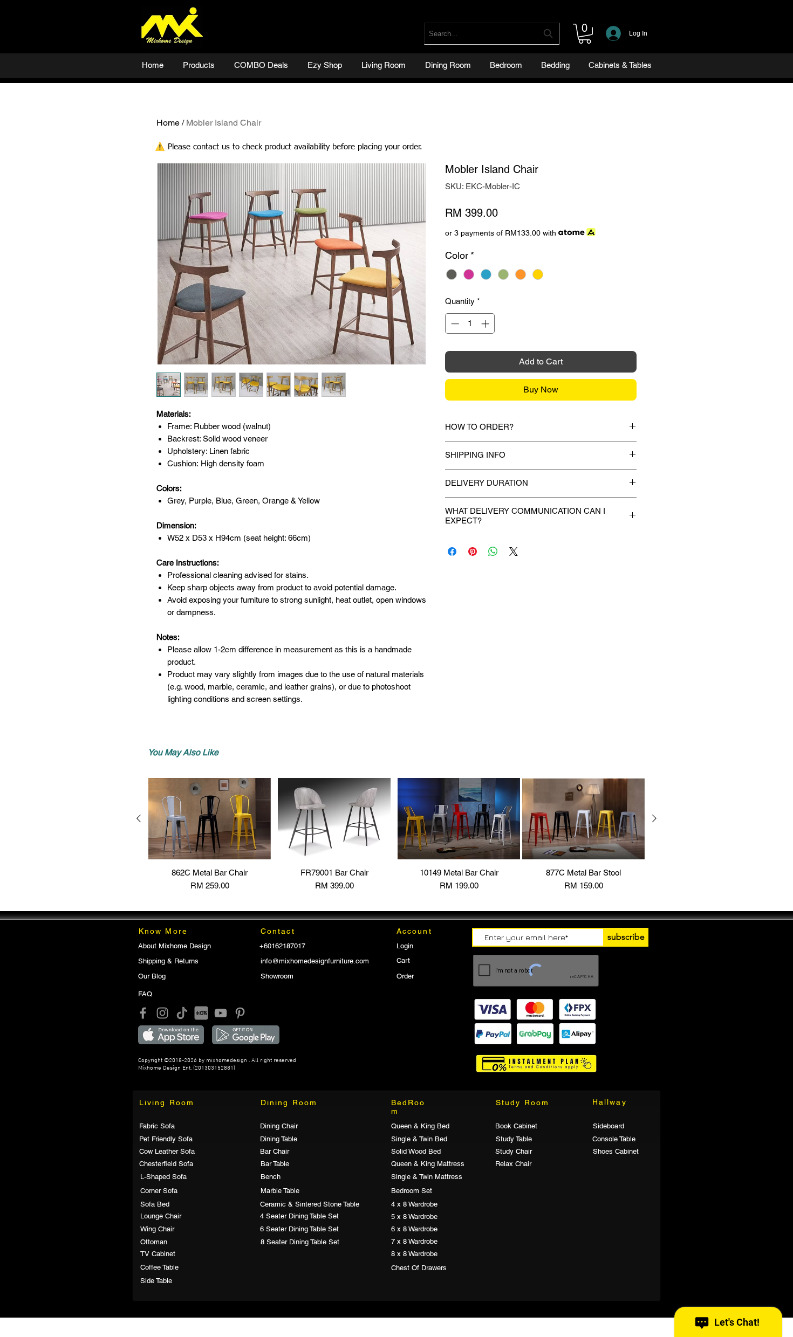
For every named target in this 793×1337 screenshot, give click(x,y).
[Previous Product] (138, 818)
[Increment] (486, 324)
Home (168, 123)
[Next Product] (654, 818)
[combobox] (491, 34)
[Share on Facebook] (452, 551)
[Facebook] (143, 1013)
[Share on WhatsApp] (493, 551)
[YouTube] (220, 1013)
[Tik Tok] (181, 1013)
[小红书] (201, 1013)
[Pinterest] (240, 1013)
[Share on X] (513, 551)
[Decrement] (454, 324)
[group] (396, 835)
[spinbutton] (470, 324)
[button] (585, 34)
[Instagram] (162, 1013)
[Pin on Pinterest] (472, 551)
